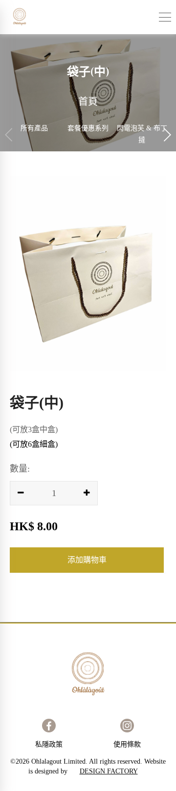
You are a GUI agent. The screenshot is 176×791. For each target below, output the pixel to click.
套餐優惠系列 (88, 128)
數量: (20, 469)
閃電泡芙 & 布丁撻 (142, 134)
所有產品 (34, 128)
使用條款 (127, 744)
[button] (167, 134)
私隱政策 (49, 744)
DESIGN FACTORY (109, 771)
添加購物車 (87, 560)
